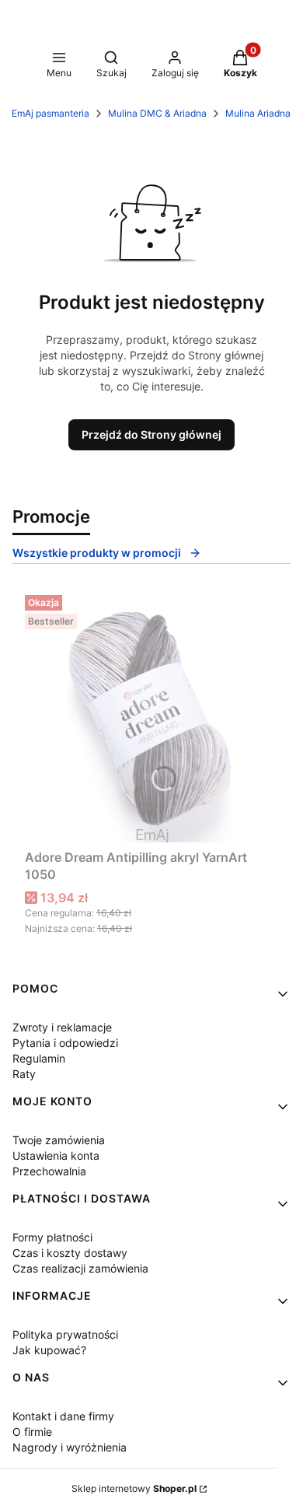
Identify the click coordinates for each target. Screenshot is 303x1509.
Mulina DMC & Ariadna (157, 113)
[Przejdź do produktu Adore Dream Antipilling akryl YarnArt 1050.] (151, 715)
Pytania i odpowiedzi (65, 1042)
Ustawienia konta (55, 1155)
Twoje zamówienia (58, 1140)
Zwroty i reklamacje (62, 1027)
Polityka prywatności (65, 1334)
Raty (24, 1073)
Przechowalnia (49, 1171)
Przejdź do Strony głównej (151, 434)
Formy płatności (52, 1237)
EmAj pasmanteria (50, 113)
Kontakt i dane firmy (63, 1416)
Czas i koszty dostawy (69, 1252)
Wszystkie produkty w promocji (96, 552)
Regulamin (38, 1058)
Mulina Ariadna (258, 113)
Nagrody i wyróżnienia (69, 1447)
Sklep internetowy (134, 1488)
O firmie (32, 1431)
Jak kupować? (49, 1350)
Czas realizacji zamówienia (80, 1268)
